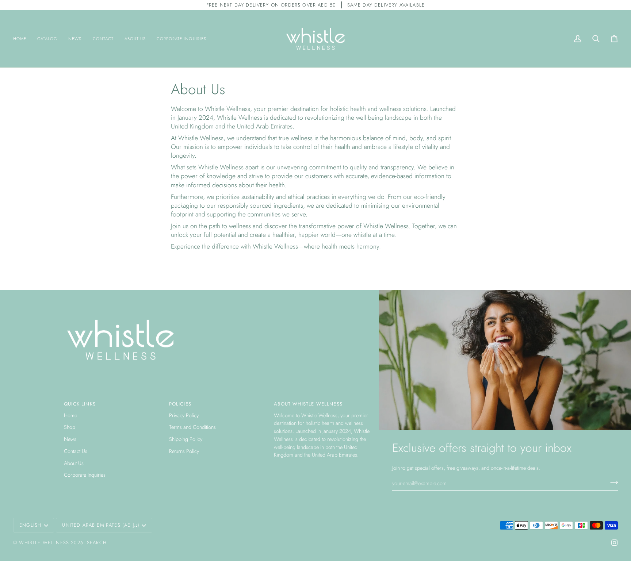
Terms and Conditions (192, 427)
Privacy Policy (184, 415)
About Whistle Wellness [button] (308, 403)
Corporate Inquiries (85, 475)
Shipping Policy (185, 439)
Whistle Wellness (44, 542)
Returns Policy (184, 451)
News (70, 439)
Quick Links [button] (80, 403)
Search (97, 542)
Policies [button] (180, 403)
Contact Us (75, 451)
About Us (74, 463)
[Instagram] (614, 542)
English (30, 525)
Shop (69, 427)
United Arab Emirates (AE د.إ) (100, 525)
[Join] (612, 482)
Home (70, 415)
